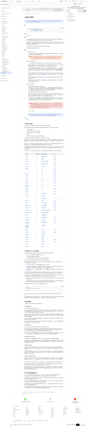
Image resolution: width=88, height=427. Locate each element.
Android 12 (26, 168)
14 (36, 212)
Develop (25, 1)
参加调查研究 (77, 412)
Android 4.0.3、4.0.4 (28, 210)
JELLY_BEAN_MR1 (44, 205)
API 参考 (64, 411)
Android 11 (26, 173)
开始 (84, 10)
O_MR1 (42, 180)
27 (36, 180)
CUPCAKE (43, 241)
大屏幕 (39, 408)
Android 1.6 (27, 239)
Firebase (33, 420)
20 (36, 198)
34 (36, 163)
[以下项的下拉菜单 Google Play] (35, 1)
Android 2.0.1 (27, 234)
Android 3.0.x (27, 219)
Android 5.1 (27, 193)
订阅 (78, 424)
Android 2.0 (27, 236)
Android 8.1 (27, 180)
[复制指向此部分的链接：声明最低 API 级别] (33, 345)
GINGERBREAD (44, 225)
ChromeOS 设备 (40, 411)
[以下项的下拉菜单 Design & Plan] (22, 1)
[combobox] (64, 1)
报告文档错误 (77, 409)
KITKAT (43, 200)
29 (36, 175)
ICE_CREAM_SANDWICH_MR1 (46, 210)
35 (36, 161)
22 (36, 193)
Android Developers (27, 13)
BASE (42, 246)
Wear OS (39, 409)
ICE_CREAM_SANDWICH (45, 212)
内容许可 (31, 392)
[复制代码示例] (63, 27)
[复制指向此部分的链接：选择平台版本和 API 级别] (35, 336)
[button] (5, 13)
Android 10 (26, 175)
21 (36, 195)
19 (36, 200)
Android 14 (26, 163)
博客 (14, 415)
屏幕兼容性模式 (43, 74)
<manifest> (28, 35)
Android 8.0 (27, 182)
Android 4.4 (27, 200)
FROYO (42, 229)
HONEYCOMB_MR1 (44, 217)
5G (26, 415)
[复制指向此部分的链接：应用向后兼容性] (32, 325)
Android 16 (52, 409)
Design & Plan (18, 1)
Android (14, 408)
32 (36, 168)
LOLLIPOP (43, 195)
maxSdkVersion (36, 30)
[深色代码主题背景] (61, 27)
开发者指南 (64, 409)
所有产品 (46, 420)
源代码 (14, 412)
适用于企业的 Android (16, 409)
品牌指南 (21, 424)
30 (36, 173)
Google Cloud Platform (39, 420)
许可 (18, 424)
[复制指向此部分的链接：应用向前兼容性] (32, 306)
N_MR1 (42, 185)
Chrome (29, 420)
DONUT (43, 239)
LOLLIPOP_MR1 (44, 193)
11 (36, 219)
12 (36, 217)
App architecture (4, 4)
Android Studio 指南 (66, 408)
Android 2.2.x (27, 229)
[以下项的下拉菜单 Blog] (41, 1)
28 (36, 178)
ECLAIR (43, 236)
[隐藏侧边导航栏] (11, 425)
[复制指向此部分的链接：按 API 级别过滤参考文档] (37, 373)
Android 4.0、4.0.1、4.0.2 (29, 212)
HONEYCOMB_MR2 (44, 214)
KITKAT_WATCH (44, 198)
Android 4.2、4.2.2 (28, 205)
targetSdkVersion (37, 29)
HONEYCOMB (43, 219)
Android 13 (26, 166)
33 (36, 166)
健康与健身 (27, 411)
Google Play (32, 1)
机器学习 (27, 409)
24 (36, 188)
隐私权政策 (15, 424)
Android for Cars (40, 412)
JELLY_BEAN (43, 207)
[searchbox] (6, 8)
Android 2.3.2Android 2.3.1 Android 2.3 (27, 226)
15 (36, 210)
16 (36, 207)
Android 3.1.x (27, 217)
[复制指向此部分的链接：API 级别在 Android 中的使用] (40, 251)
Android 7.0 (27, 188)
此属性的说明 (52, 281)
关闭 (80, 10)
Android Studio (81, 1)
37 (36, 156)
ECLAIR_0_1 (43, 234)
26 (36, 182)
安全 (14, 411)
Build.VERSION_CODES (49, 77)
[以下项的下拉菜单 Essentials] (14, 1)
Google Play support (78, 411)
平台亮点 (54, 156)
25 (36, 185)
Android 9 (26, 178)
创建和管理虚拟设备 (30, 367)
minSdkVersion (36, 28)
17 (36, 205)
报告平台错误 (77, 408)
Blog (39, 1)
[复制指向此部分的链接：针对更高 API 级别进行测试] (36, 356)
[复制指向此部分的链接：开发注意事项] (32, 301)
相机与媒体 (27, 412)
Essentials (11, 1)
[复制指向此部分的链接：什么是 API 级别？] (34, 123)
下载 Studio (64, 412)
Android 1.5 (27, 241)
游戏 (26, 408)
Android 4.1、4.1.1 (27, 207)
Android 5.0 (27, 195)
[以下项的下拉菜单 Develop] (28, 1)
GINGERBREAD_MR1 (44, 222)
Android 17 (26, 156)
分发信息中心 (59, 150)
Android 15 (26, 161)
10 (36, 222)
